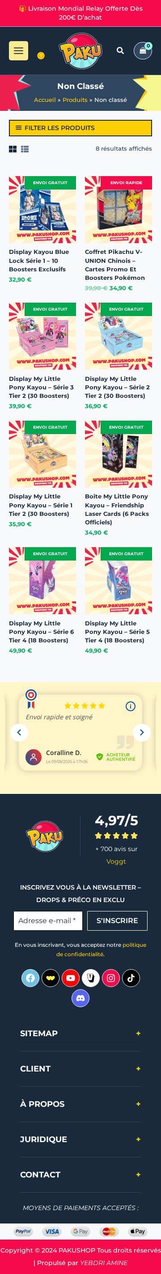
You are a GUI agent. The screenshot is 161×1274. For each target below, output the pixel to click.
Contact (80, 1175)
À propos (80, 1104)
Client (80, 1069)
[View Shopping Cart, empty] (143, 50)
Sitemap (80, 1033)
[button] (121, 52)
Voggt (116, 861)
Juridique (80, 1139)
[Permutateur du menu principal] (18, 50)
